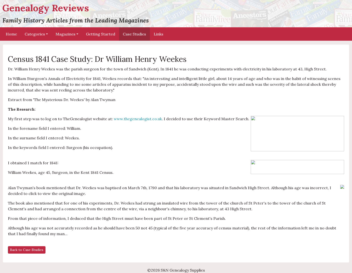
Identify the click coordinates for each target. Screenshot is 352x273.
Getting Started (100, 34)
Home (11, 34)
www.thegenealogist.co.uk (138, 118)
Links (158, 34)
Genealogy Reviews (75, 13)
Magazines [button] (65, 34)
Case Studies (134, 34)
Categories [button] (35, 34)
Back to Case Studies (26, 250)
